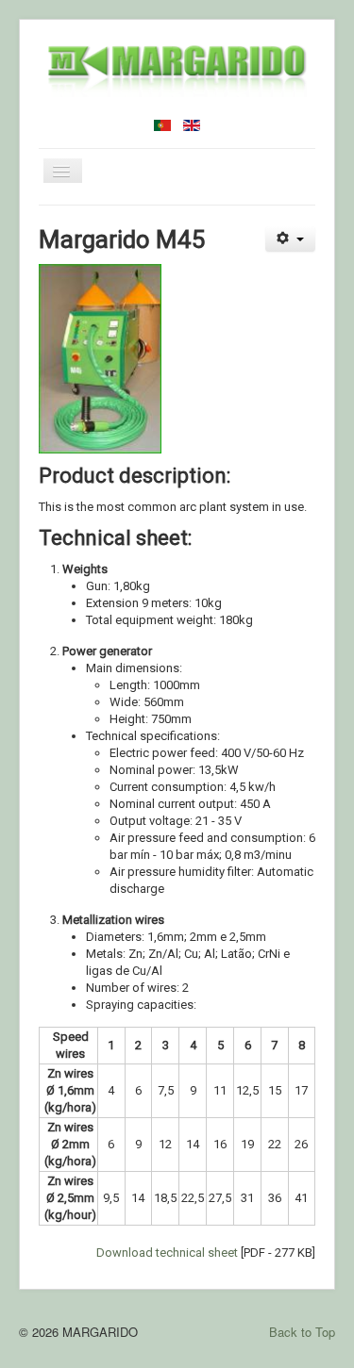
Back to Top (302, 1332)
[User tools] (290, 239)
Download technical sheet (167, 1252)
